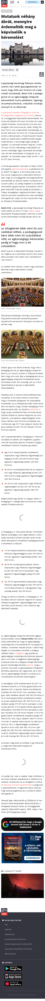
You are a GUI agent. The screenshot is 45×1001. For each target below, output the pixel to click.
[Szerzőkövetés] (17, 70)
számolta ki (34, 409)
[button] (42, 6)
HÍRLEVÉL (8, 929)
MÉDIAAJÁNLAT (10, 954)
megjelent (19, 653)
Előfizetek (32, 2)
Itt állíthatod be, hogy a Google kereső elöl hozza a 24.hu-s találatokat (25, 824)
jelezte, (30, 665)
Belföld (7, 11)
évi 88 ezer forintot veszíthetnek (16, 785)
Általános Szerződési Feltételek (18, 949)
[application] (22, 886)
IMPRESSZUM (9, 934)
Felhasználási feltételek (15, 939)
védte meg (33, 211)
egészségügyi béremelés (32, 7)
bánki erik (15, 7)
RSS (6, 925)
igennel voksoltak (20, 169)
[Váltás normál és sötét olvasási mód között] (18, 2)
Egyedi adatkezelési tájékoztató (18, 944)
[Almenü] (12, 2)
